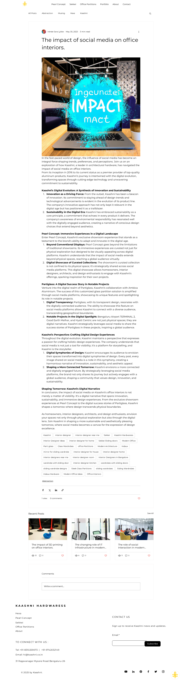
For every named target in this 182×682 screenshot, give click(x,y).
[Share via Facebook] (43, 490)
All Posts (32, 13)
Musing (61, 13)
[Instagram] (163, 671)
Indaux (125, 446)
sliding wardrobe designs (55, 468)
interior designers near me (55, 457)
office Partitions (85, 446)
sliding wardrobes (104, 468)
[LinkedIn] (133, 671)
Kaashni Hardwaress (123, 435)
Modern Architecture (107, 446)
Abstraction (47, 13)
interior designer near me (87, 435)
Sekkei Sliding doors (108, 441)
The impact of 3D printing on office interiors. (47, 546)
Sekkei (107, 435)
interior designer (63, 435)
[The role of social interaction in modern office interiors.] (134, 529)
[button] (150, 13)
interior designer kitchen (84, 463)
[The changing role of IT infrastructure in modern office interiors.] (91, 529)
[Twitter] (155, 671)
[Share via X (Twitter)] (49, 490)
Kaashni (84, 13)
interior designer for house (86, 452)
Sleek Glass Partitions (81, 468)
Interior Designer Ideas (54, 441)
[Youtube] (126, 671)
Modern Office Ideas (73, 474)
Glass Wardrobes (66, 446)
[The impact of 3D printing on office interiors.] (48, 529)
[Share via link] (62, 490)
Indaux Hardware (51, 474)
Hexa (72, 13)
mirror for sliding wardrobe (56, 452)
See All (150, 513)
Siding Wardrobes (125, 468)
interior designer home (114, 452)
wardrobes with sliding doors (114, 463)
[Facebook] (148, 671)
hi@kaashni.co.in (33, 654)
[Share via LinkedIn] (56, 490)
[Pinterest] (140, 671)
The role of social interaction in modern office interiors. (131, 546)
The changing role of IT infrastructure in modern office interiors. (90, 546)
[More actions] (138, 31)
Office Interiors (94, 474)
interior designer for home (81, 441)
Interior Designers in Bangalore (113, 457)
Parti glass (48, 446)
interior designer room (83, 457)
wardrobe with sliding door (56, 463)
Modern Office (129, 441)
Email (115, 635)
